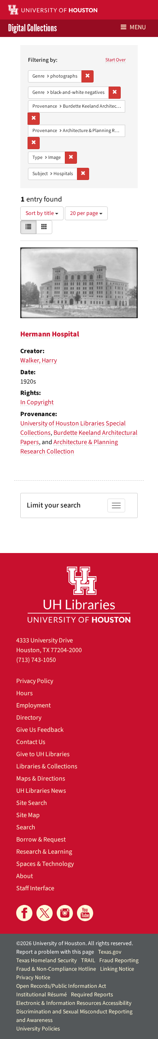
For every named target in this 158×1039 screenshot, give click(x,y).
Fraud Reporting (119, 961)
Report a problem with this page (55, 952)
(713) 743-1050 (36, 659)
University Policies (38, 1029)
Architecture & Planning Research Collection (69, 447)
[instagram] (65, 913)
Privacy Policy (34, 681)
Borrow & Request (41, 839)
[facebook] (24, 913)
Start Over (115, 59)
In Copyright (36, 402)
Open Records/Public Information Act (61, 986)
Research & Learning (44, 851)
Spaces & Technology (45, 863)
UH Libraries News (41, 790)
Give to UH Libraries (43, 754)
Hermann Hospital (49, 334)
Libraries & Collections (46, 766)
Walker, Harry (38, 360)
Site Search (31, 802)
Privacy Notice (33, 978)
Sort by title (40, 213)
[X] (44, 913)
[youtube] (85, 913)
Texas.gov (110, 952)
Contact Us (30, 741)
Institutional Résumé (41, 995)
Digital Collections (32, 28)
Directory (28, 717)
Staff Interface (35, 888)
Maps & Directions (40, 778)
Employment (33, 705)
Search (25, 827)
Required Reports (92, 995)
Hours (24, 693)
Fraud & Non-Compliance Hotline (56, 969)
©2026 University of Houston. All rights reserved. (74, 943)
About (24, 876)
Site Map (28, 815)
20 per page (84, 213)
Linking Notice (117, 969)
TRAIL (88, 961)
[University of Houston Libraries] (79, 594)
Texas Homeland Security (46, 961)
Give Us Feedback (40, 729)
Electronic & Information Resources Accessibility (74, 1003)
